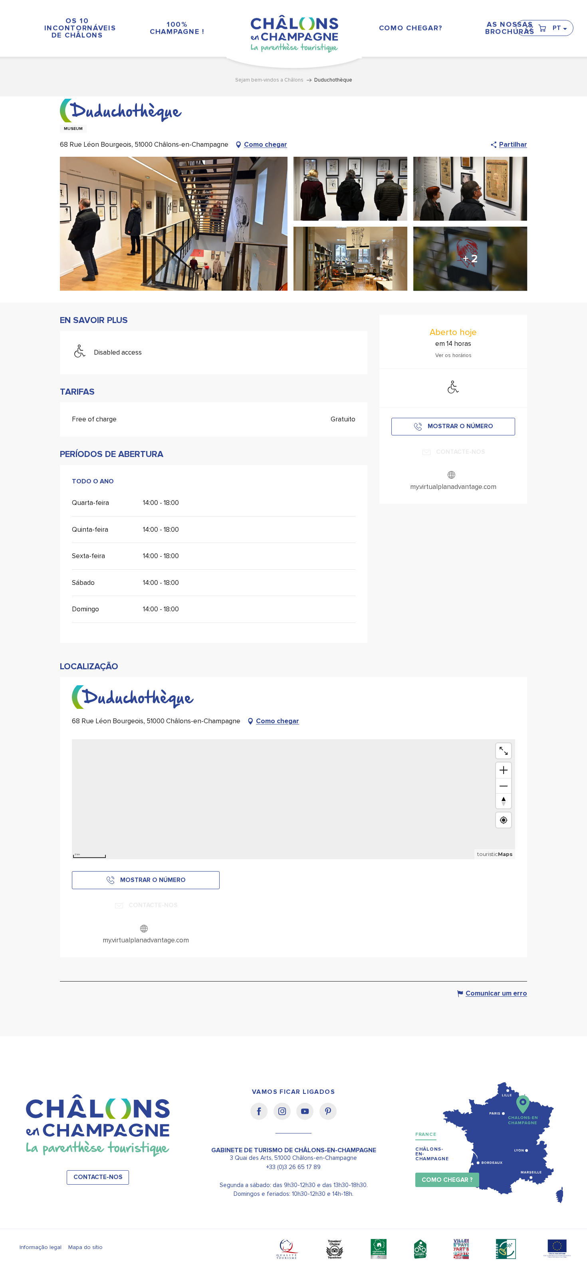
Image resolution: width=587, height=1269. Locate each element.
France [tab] (425, 1134)
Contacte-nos (98, 1177)
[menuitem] (77, 28)
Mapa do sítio (85, 1247)
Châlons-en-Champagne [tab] (432, 1154)
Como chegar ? (447, 1180)
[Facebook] (261, 1117)
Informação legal (40, 1247)
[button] (559, 28)
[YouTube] (307, 1117)
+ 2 (470, 258)
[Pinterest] (328, 1117)
